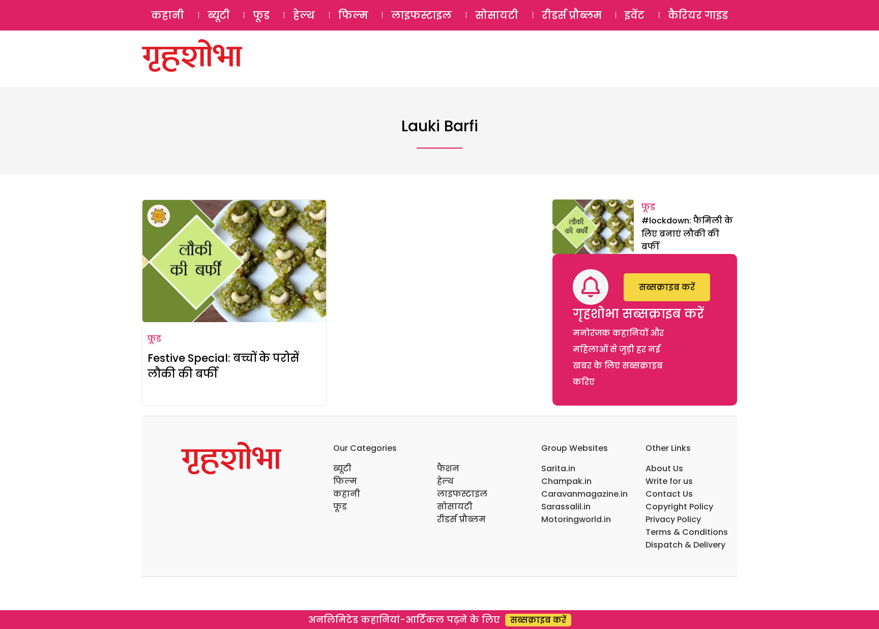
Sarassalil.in (566, 506)
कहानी (167, 15)
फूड (261, 15)
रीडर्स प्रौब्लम (572, 15)
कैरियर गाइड (698, 15)
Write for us (669, 481)
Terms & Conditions (687, 532)
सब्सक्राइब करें (667, 287)
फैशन (448, 468)
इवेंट (634, 15)
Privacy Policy (673, 519)
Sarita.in (558, 468)
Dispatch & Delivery (685, 545)
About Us (664, 468)
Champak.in (566, 481)
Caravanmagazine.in (584, 494)
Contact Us (669, 494)
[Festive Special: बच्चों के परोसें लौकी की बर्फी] (234, 261)
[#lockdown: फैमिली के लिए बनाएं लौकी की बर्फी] (593, 226)
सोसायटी (496, 15)
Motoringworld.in (576, 519)
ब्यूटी (219, 15)
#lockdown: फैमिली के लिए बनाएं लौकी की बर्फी (687, 233)
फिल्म (353, 15)
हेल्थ (304, 15)
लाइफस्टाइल (421, 15)
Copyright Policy (679, 506)
